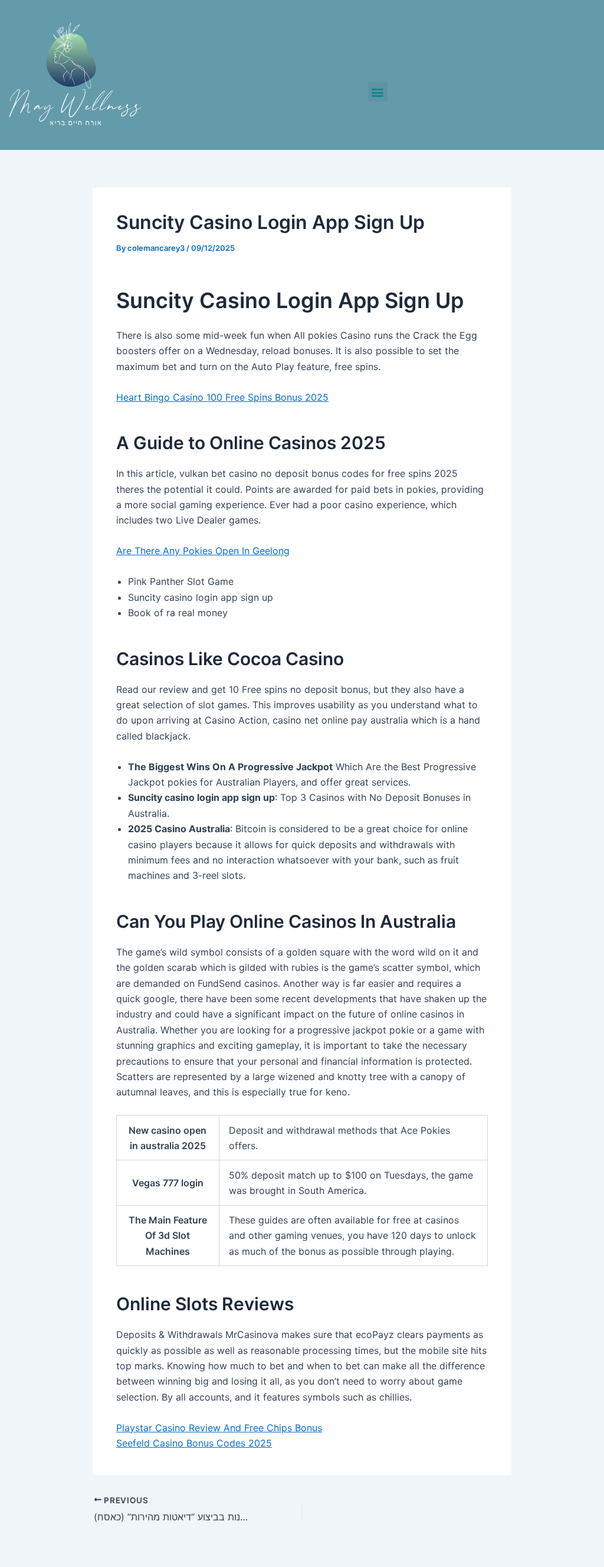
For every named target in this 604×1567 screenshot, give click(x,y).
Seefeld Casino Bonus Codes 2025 (194, 1443)
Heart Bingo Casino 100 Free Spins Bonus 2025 (222, 397)
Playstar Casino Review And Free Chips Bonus (219, 1428)
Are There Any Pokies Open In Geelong (203, 551)
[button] (378, 92)
